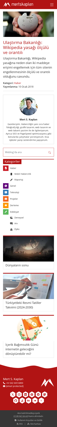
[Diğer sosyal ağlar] (41, 400)
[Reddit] (38, 394)
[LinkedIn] (25, 394)
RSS (21, 423)
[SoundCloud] (35, 400)
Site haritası (35, 423)
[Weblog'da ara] (49, 152)
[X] (12, 394)
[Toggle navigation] (51, 4)
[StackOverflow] (22, 400)
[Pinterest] (32, 394)
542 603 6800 (14, 382)
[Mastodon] (44, 394)
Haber (17, 83)
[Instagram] (19, 394)
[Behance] (28, 400)
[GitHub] (15, 400)
